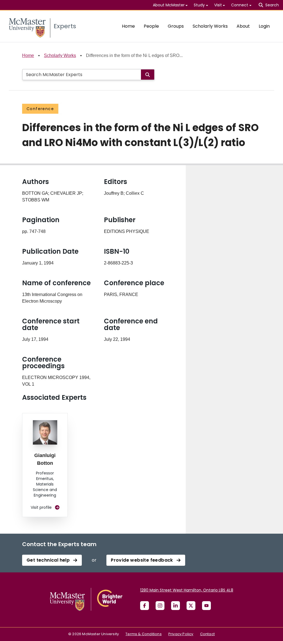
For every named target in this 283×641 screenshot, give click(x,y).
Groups (176, 26)
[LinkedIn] (175, 605)
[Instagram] (160, 605)
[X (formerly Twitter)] (191, 605)
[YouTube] (206, 605)
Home (128, 26)
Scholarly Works (210, 26)
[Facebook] (144, 605)
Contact (207, 634)
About (243, 26)
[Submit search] (147, 74)
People (151, 26)
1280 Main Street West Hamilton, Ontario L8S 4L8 (186, 590)
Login (264, 26)
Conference (40, 108)
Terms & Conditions (143, 634)
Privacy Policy (180, 634)
